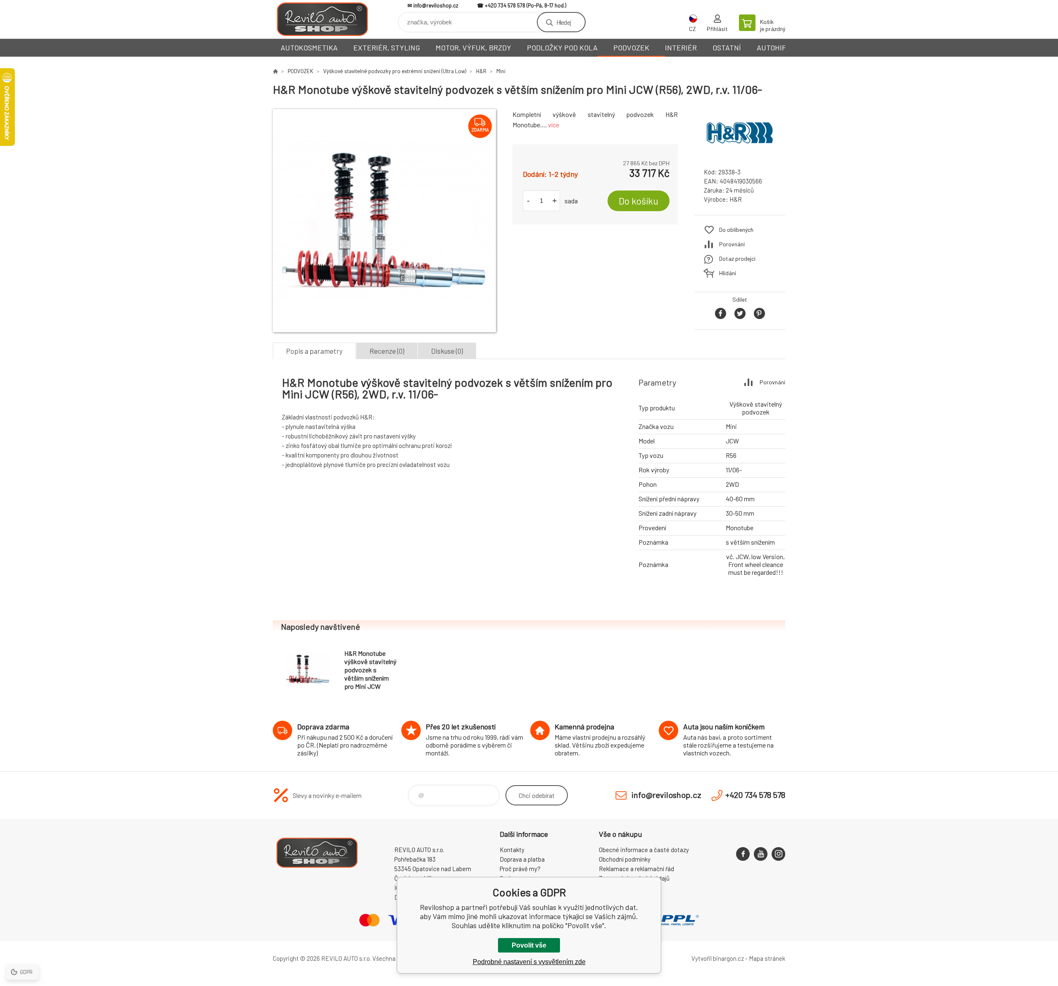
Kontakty (512, 849)
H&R (481, 71)
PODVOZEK (631, 47)
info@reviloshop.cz (435, 5)
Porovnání (732, 244)
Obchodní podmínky (625, 859)
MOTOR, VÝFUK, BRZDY (473, 47)
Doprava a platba (522, 859)
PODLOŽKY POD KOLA (562, 47)
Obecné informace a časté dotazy (644, 849)
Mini (500, 71)
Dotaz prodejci (737, 258)
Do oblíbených (736, 229)
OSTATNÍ (726, 47)
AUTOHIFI (772, 47)
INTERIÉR (681, 47)
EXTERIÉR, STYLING (386, 47)
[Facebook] (743, 854)
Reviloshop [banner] (322, 19)
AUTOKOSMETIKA (309, 47)
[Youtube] (760, 854)
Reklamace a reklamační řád (636, 868)
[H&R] (739, 154)
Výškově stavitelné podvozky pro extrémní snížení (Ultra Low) (394, 71)
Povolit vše (529, 945)
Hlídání (727, 272)
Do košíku (638, 201)
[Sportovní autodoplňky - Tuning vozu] (275, 71)
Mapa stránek (767, 958)
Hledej (563, 22)
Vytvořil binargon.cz (717, 958)
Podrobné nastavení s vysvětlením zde (529, 961)
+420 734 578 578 (505, 5)
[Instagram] (778, 854)
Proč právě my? (520, 868)
